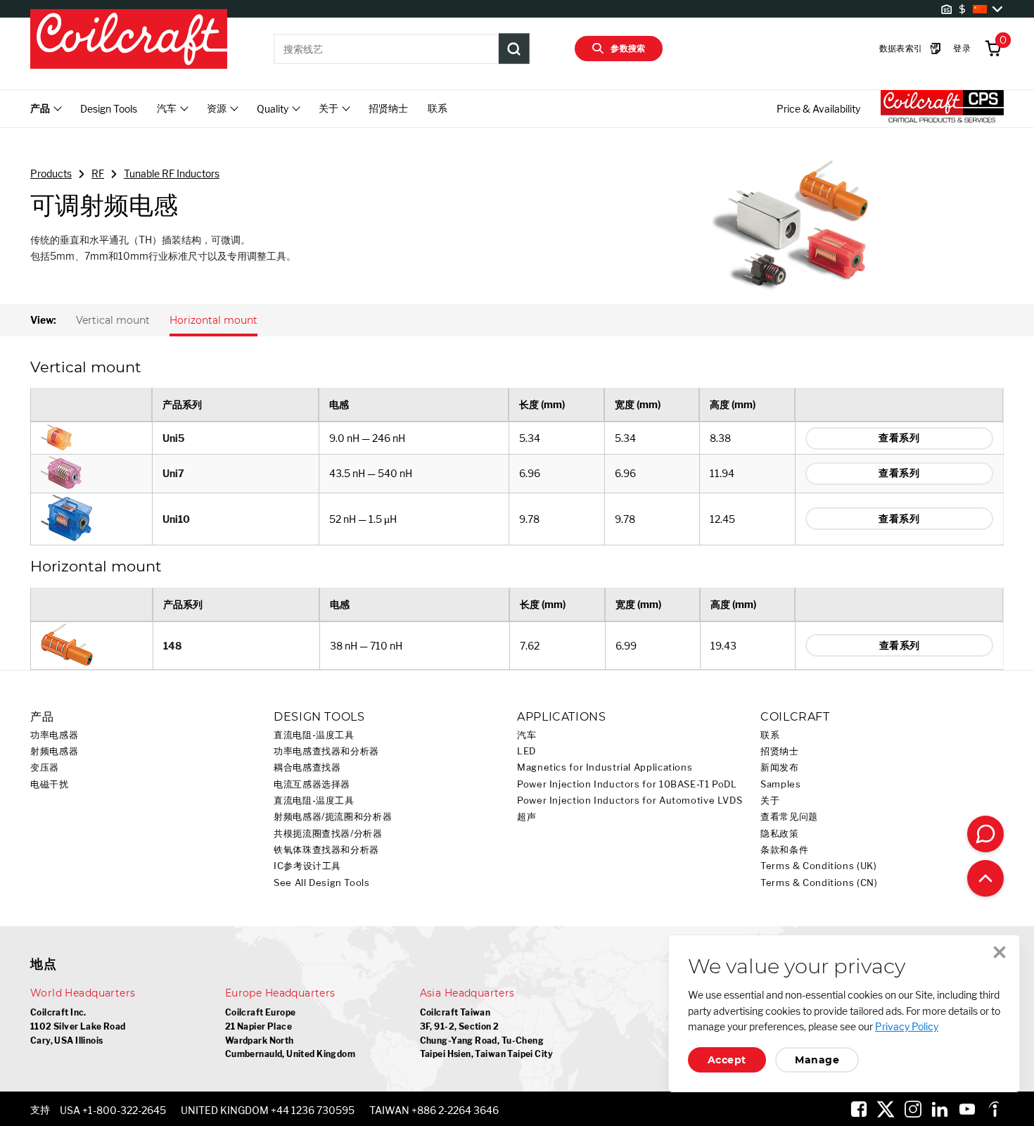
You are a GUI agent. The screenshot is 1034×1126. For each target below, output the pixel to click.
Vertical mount (113, 320)
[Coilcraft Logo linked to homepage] (128, 40)
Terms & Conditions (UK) (818, 866)
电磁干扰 (49, 784)
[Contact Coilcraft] (985, 834)
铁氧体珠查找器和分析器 (326, 849)
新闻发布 (779, 767)
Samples (780, 784)
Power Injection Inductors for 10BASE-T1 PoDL (627, 784)
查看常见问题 (789, 816)
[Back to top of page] (985, 878)
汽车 (526, 735)
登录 (962, 48)
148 (172, 646)
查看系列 (899, 437)
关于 (769, 800)
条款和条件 (784, 849)
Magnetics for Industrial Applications (604, 767)
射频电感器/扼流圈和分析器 (333, 816)
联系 (437, 108)
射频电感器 (54, 751)
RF (97, 173)
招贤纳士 (388, 108)
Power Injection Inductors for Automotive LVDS (629, 800)
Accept (727, 1060)
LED (526, 751)
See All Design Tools (322, 883)
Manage (817, 1060)
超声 (526, 816)
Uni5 (173, 438)
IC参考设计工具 (307, 866)
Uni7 (173, 473)
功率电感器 (54, 735)
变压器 (44, 767)
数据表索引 (901, 48)
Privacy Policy (906, 1026)
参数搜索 (628, 48)
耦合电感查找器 (307, 767)
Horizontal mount (213, 320)
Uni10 (176, 519)
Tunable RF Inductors (171, 173)
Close (999, 952)
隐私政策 (779, 833)
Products (51, 173)
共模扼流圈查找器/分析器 (328, 833)
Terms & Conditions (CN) (819, 883)
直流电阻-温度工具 (314, 735)
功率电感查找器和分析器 (326, 751)
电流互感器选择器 (312, 784)
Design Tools (108, 109)
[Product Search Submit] (514, 48)
